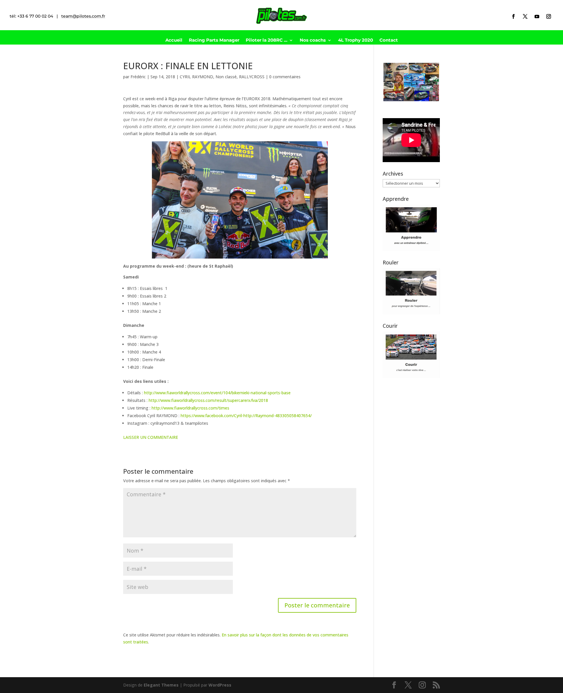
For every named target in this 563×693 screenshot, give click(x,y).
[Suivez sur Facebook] (513, 16)
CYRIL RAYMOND (196, 76)
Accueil (173, 40)
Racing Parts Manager (214, 40)
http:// (249, 415)
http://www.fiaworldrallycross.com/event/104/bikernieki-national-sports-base (217, 392)
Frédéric (138, 76)
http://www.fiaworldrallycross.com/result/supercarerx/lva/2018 (208, 400)
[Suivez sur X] (525, 16)
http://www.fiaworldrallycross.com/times (190, 408)
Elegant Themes (161, 685)
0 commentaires (285, 76)
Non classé (226, 76)
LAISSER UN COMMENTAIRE (150, 437)
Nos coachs (313, 40)
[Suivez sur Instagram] (548, 16)
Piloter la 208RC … (266, 40)
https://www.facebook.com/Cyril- (212, 415)
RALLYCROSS (251, 76)
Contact (388, 40)
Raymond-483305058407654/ (283, 415)
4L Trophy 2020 (355, 40)
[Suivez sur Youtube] (537, 16)
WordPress (219, 685)
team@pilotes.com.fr (83, 16)
